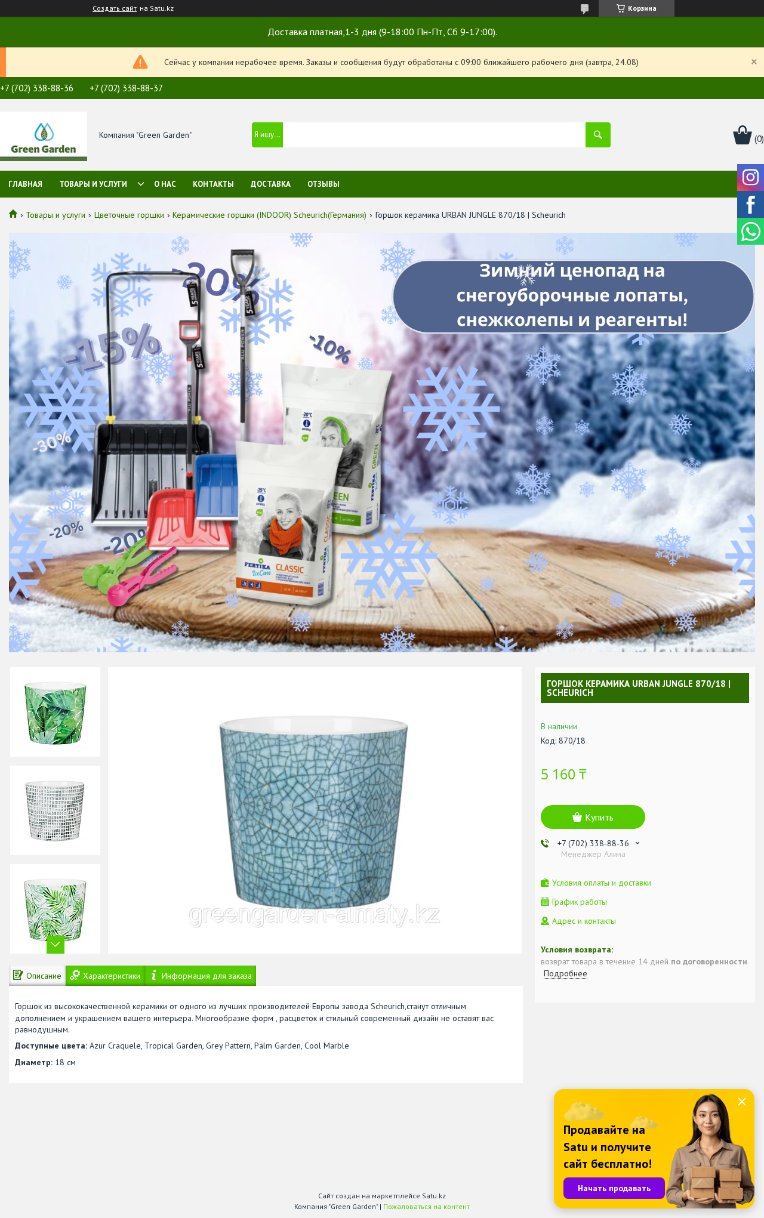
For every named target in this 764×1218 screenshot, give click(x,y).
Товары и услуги (93, 184)
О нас (165, 184)
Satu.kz (434, 1195)
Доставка (271, 184)
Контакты (213, 184)
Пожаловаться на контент (426, 1206)
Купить (599, 817)
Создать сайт (115, 8)
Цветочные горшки (129, 214)
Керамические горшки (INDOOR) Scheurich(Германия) (269, 214)
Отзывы (323, 184)
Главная (25, 184)
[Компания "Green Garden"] (43, 135)
